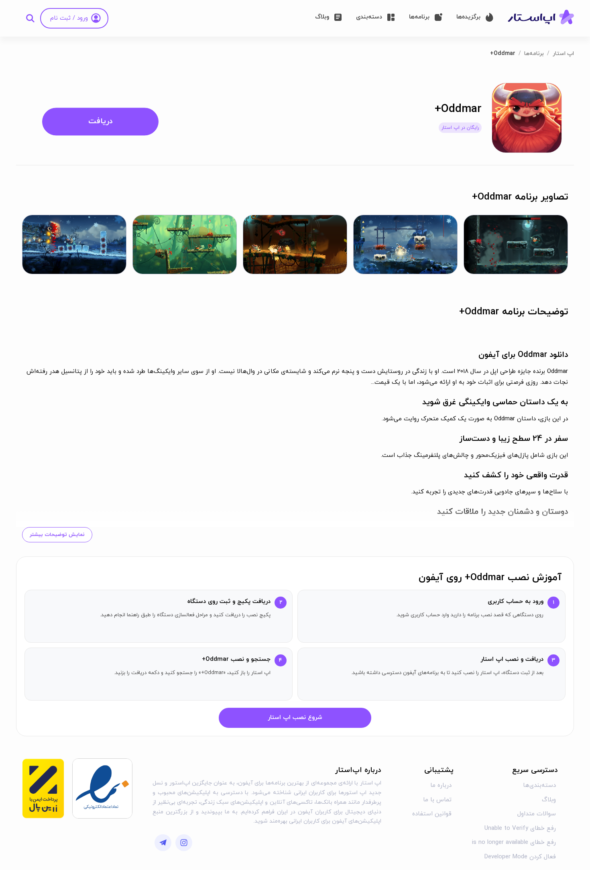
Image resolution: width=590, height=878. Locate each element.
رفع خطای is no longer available (514, 842)
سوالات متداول (536, 814)
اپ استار (563, 53)
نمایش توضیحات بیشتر (57, 534)
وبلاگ (549, 800)
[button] (516, 244)
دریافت (100, 121)
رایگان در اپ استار (460, 127)
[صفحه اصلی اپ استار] (541, 17)
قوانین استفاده (432, 814)
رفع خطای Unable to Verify (520, 828)
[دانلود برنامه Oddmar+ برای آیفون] (527, 117)
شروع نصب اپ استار (295, 717)
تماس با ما (437, 800)
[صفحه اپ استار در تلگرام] (163, 842)
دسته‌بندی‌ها (539, 785)
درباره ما (441, 785)
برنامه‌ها (534, 53)
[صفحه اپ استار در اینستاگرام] (183, 842)
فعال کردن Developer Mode (520, 857)
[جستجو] (30, 18)
